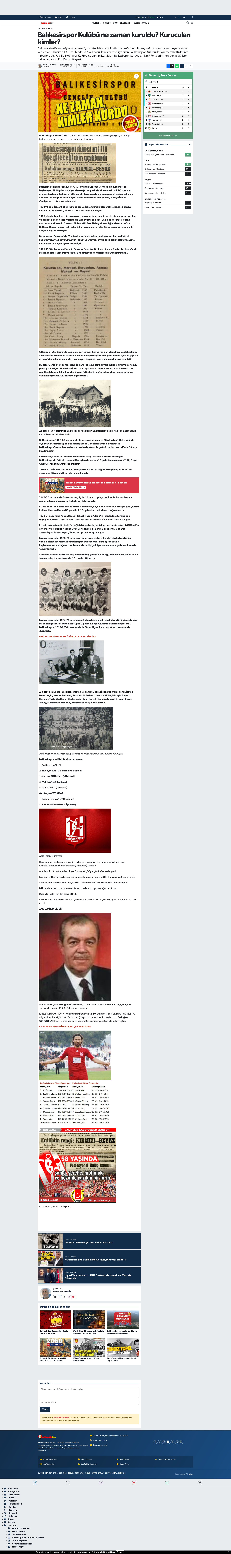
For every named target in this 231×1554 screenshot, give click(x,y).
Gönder (44, 1409)
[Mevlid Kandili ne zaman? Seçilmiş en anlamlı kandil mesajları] (89, 1320)
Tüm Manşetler (48, 1464)
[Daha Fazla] (182, 66)
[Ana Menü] (192, 23)
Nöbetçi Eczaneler (50, 1459)
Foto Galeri (46, 17)
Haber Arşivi (124, 1464)
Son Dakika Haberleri (89, 1464)
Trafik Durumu (124, 1459)
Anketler (12, 1516)
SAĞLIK (145, 23)
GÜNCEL (96, 23)
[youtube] (134, 1483)
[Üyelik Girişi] (191, 17)
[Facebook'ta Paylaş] (168, 66)
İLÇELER (136, 23)
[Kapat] (229, 1552)
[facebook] (35, 1483)
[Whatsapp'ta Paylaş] (177, 66)
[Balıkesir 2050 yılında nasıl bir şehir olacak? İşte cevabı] (55, 1347)
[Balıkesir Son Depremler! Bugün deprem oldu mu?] (55, 1320)
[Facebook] (60, 1297)
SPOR (115, 23)
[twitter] (68, 1483)
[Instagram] (69, 1297)
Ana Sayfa (13, 1489)
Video (59, 17)
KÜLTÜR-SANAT (98, 1473)
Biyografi (12, 1513)
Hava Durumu (86, 1459)
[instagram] (101, 1483)
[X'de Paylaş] (172, 66)
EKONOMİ (125, 23)
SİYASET (107, 23)
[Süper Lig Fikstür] (190, 145)
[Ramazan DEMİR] (45, 1293)
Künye (11, 1519)
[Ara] (188, 23)
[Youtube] (73, 1297)
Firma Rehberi (15, 1504)
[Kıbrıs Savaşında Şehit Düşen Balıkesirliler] (89, 1347)
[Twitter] (64, 1297)
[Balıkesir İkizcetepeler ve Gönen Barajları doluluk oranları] (123, 1320)
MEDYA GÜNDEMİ (118, 1473)
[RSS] (181, 1442)
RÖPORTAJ (79, 1473)
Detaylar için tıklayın (168, 136)
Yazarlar (72, 17)
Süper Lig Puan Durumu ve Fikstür (28, 1538)
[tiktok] (200, 1483)
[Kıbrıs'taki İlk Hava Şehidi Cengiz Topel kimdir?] (123, 1347)
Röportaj (12, 1510)
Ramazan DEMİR (62, 1291)
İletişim (11, 1522)
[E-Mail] (55, 1297)
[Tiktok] (172, 1442)
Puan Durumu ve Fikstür (167, 1459)
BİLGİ (50, 29)
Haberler (41, 29)
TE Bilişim (189, 1474)
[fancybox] (77, 163)
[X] (159, 1442)
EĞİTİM (108, 1473)
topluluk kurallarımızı (62, 1417)
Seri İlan (12, 1507)
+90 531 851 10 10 (100, 1440)
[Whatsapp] (177, 1442)
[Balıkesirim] (47, 23)
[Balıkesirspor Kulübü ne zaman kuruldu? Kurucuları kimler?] (89, 102)
